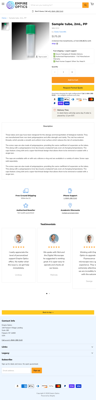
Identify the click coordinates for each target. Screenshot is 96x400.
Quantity (55, 67)
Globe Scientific (60, 32)
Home (4, 18)
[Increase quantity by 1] (72, 72)
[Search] (85, 5)
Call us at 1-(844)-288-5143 (12, 340)
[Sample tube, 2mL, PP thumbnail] (5, 26)
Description (48, 126)
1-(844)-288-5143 (56, 11)
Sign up (36, 370)
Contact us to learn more (70, 213)
